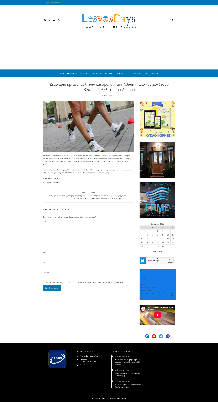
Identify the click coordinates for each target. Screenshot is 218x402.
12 (142, 239)
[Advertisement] (109, 52)
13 (147, 239)
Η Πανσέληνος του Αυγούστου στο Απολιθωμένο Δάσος (128, 385)
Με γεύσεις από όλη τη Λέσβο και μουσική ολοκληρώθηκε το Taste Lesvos (127, 361)
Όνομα (45, 252)
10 (168, 235)
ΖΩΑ (146, 73)
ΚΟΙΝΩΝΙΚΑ (72, 73)
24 (168, 243)
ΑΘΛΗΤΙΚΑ (96, 73)
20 (147, 243)
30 (163, 246)
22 (158, 243)
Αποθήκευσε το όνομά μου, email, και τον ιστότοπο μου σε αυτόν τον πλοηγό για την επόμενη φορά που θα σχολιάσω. (84, 282)
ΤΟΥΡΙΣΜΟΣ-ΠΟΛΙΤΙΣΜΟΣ (114, 73)
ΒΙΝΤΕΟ (154, 73)
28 (152, 246)
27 (147, 246)
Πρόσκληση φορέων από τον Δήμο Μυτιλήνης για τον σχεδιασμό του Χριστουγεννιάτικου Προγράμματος (108, 196)
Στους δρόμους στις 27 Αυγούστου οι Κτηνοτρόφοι (127, 374)
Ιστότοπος (46, 272)
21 (152, 243)
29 (158, 246)
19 (142, 243)
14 (152, 239)
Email (46, 262)
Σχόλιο (45, 222)
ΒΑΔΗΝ (56, 182)
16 (163, 239)
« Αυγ (155, 251)
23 (163, 243)
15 (157, 239)
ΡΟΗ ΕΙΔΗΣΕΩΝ (135, 73)
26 (142, 246)
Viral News (110, 398)
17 (168, 239)
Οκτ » (160, 251)
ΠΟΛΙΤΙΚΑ (84, 73)
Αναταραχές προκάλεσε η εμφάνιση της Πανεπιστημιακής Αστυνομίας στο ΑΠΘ (67, 196)
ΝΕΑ (62, 73)
